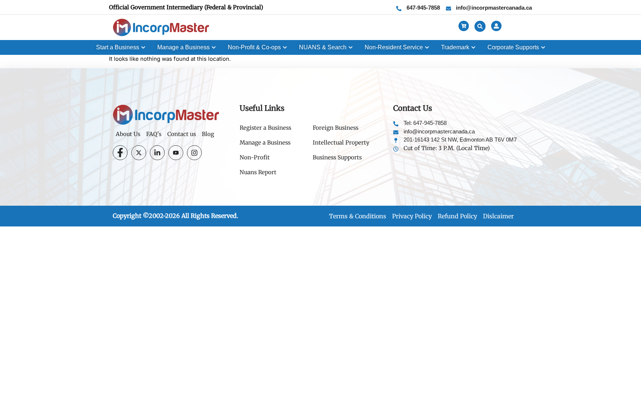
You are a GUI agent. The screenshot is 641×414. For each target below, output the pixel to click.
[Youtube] (175, 152)
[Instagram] (194, 152)
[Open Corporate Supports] (543, 47)
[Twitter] (138, 152)
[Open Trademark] (473, 47)
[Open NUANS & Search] (350, 47)
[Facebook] (120, 152)
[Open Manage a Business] (213, 47)
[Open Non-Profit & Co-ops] (285, 47)
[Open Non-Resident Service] (427, 47)
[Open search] (480, 26)
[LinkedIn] (157, 152)
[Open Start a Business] (143, 47)
